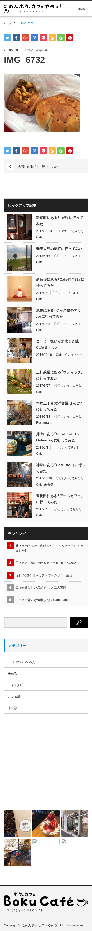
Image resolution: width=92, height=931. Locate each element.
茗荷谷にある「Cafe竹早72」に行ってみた (60, 282)
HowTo (13, 673)
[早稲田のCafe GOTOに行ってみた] (74, 852)
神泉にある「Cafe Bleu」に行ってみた (60, 467)
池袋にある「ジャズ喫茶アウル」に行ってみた (58, 313)
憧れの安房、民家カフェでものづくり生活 (44, 575)
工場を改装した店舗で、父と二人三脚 (41, 587)
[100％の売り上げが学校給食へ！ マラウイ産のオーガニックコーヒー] (17, 823)
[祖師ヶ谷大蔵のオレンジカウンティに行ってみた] (46, 823)
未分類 (48, 484)
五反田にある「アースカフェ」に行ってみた (59, 498)
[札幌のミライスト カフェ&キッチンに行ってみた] (74, 823)
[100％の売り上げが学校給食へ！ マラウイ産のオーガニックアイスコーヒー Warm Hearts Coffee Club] (46, 766)
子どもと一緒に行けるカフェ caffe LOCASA (46, 562)
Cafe (39, 237)
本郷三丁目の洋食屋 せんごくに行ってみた (59, 405)
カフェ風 (14, 696)
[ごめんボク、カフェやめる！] (32, 8)
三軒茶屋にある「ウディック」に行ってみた (59, 375)
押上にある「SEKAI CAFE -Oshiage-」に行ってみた (57, 436)
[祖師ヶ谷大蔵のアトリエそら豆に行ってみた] (46, 852)
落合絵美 (41, 50)
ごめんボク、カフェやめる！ (40, 925)
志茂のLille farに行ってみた (38, 166)
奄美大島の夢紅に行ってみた (59, 248)
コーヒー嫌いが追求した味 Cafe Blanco (57, 344)
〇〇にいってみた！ (69, 231)
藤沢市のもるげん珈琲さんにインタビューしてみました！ (49, 548)
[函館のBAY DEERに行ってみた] (17, 852)
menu (81, 8)
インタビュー (73, 354)
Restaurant (43, 422)
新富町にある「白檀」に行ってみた (59, 220)
